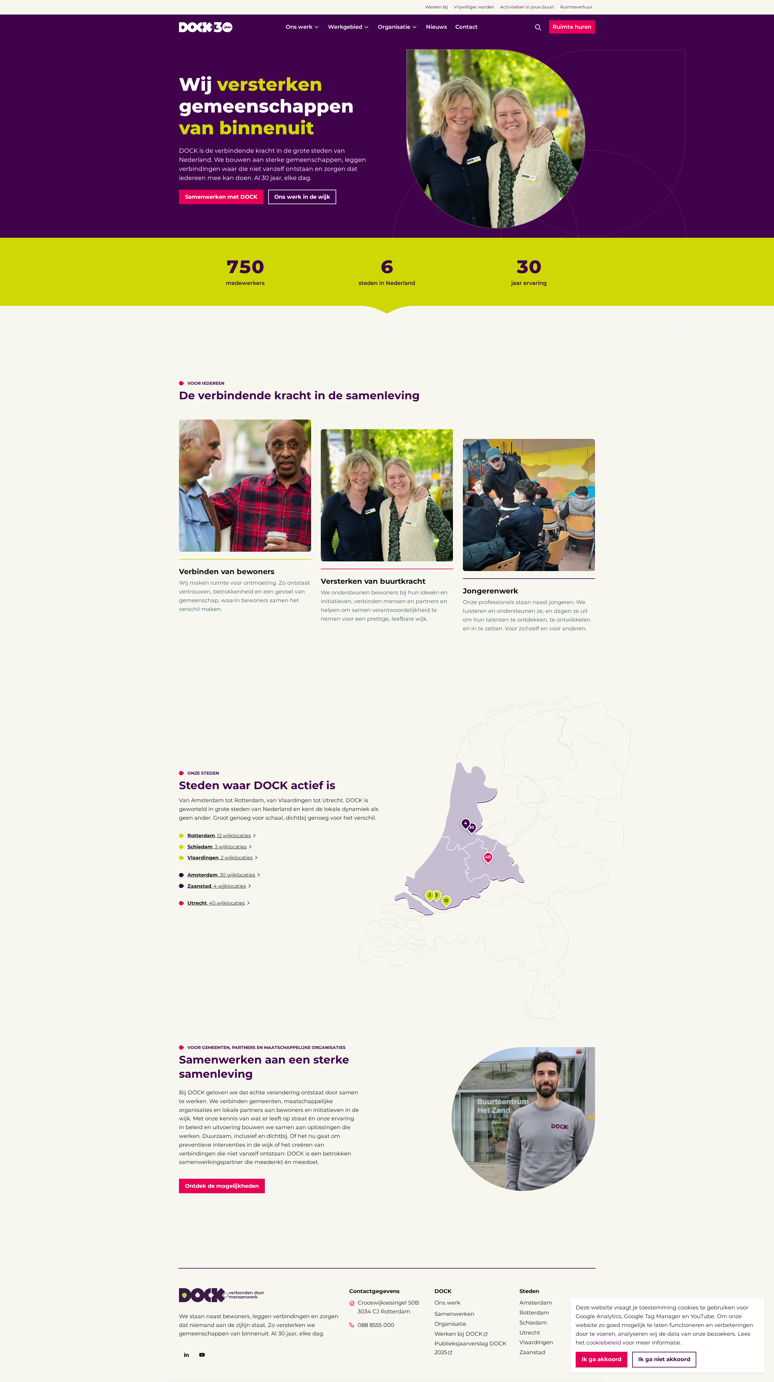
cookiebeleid (603, 1342)
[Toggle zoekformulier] (538, 27)
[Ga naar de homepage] (206, 27)
